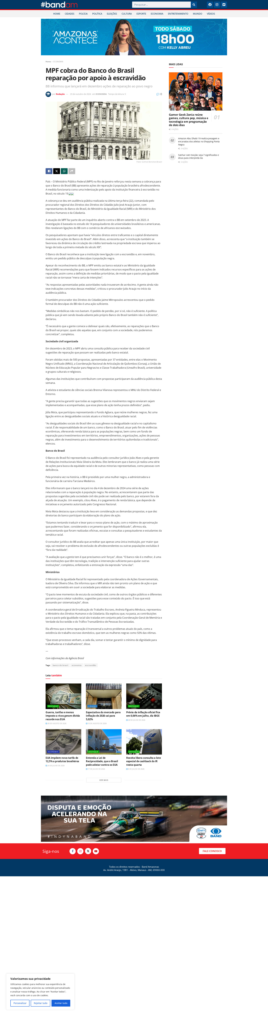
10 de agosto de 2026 (97, 723)
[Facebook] (210, 5)
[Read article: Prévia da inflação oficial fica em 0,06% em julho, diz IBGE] (144, 696)
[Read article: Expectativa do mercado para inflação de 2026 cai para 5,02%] (104, 696)
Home (48, 61)
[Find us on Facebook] (72, 851)
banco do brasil (60, 665)
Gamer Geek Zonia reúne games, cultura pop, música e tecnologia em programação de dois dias (188, 120)
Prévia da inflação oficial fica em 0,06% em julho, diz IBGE (143, 714)
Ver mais (103, 780)
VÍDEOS (211, 13)
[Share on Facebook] (49, 171)
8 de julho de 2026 (136, 769)
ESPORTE (141, 13)
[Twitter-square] (224, 5)
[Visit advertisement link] (134, 37)
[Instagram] (217, 5)
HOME (56, 13)
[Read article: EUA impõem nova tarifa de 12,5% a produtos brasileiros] (63, 742)
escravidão (90, 665)
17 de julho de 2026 (96, 769)
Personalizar (20, 1003)
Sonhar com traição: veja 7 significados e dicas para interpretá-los (198, 156)
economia (77, 665)
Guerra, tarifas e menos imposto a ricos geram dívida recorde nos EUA (63, 716)
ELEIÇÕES (112, 13)
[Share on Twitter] (56, 171)
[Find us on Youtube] (96, 851)
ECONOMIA (157, 13)
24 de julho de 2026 (56, 765)
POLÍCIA (83, 13)
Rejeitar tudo (40, 1003)
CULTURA (127, 13)
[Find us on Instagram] (80, 851)
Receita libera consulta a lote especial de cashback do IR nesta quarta (143, 761)
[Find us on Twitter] (88, 851)
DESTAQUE (53, 706)
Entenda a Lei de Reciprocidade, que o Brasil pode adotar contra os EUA (102, 761)
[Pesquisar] (194, 5)
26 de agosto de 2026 (56, 723)
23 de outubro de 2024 (80, 94)
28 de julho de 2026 (136, 720)
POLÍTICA (97, 13)
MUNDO (197, 13)
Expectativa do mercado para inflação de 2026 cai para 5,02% (103, 716)
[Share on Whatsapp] (64, 171)
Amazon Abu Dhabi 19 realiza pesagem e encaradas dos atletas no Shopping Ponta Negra (199, 141)
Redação (60, 94)
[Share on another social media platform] (71, 171)
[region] (40, 992)
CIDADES (69, 13)
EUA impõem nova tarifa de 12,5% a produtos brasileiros (62, 759)
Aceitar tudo (61, 1003)
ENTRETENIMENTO (178, 13)
